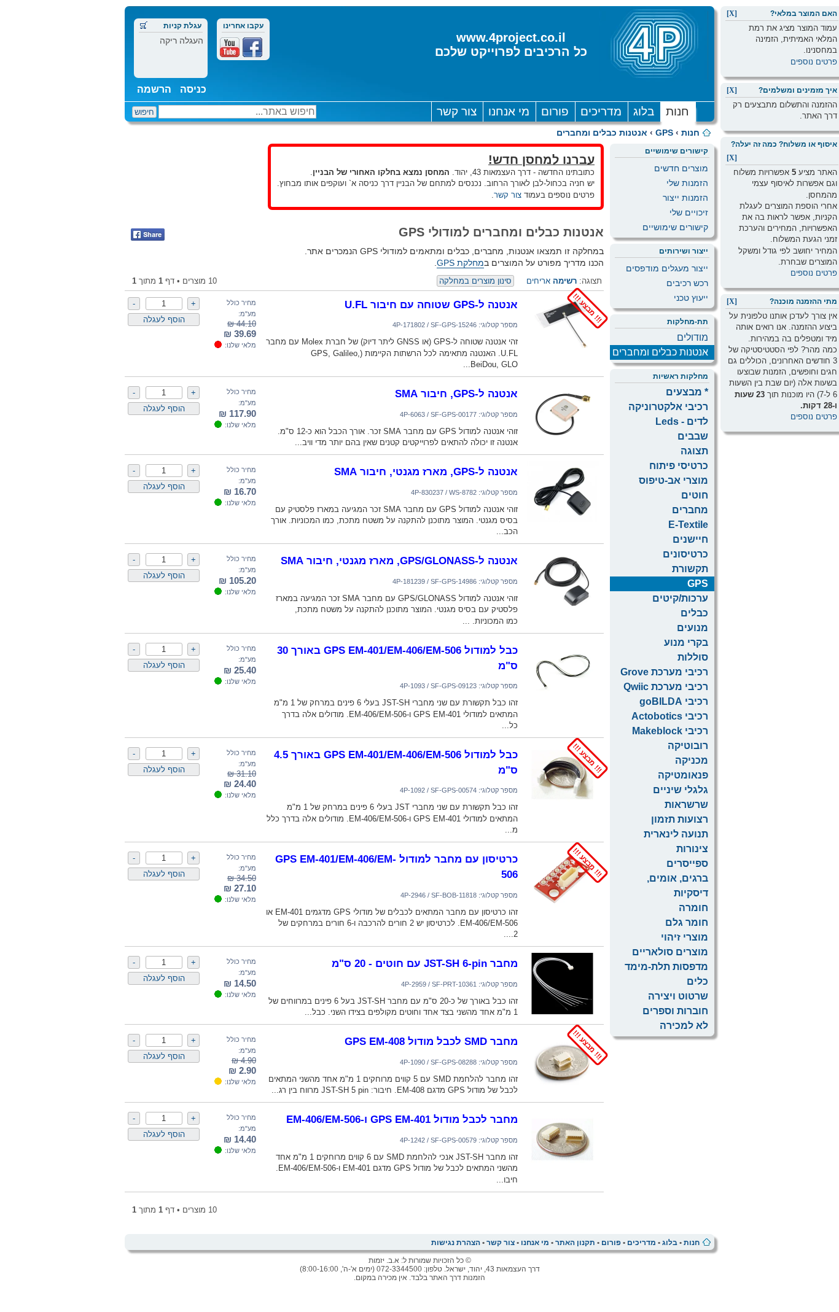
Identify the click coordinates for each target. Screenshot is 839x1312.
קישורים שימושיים (675, 227)
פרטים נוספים (813, 61)
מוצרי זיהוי (684, 937)
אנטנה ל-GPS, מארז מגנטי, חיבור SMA (426, 471)
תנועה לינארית (676, 834)
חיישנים (690, 539)
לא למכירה (684, 1025)
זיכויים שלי (688, 212)
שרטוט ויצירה (678, 996)
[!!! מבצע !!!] (562, 353)
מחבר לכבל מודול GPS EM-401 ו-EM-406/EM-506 (402, 1119)
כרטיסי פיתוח (678, 465)
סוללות (692, 657)
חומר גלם (686, 922)
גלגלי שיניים (680, 790)
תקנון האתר (575, 1242)
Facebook (252, 47)
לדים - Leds (681, 421)
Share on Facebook (148, 234)
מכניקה (691, 760)
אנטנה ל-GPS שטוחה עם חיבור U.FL (431, 304)
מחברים (690, 510)
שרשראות (686, 804)
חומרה (693, 907)
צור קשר (457, 111)
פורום (555, 111)
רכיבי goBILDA (673, 701)
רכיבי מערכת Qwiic (665, 686)
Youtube (230, 47)
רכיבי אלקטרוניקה (668, 407)
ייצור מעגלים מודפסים (667, 268)
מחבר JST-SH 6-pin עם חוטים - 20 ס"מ (425, 963)
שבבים (692, 436)
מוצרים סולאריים (670, 952)
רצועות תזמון (679, 819)
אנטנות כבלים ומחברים (601, 133)
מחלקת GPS (460, 263)
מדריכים (601, 111)
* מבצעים (687, 392)
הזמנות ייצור (685, 198)
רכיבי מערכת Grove (664, 672)
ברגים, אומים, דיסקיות (677, 885)
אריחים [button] (538, 280)
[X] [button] (732, 13)
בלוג (643, 111)
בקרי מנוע (686, 642)
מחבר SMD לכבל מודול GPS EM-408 (431, 1041)
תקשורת (690, 569)
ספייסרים (687, 863)
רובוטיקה (688, 745)
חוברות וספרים (675, 1011)
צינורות (692, 849)
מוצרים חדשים (681, 168)
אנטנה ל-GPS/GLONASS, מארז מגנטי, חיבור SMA (399, 560)
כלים (697, 981)
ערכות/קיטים (680, 598)
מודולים (692, 337)
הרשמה (154, 89)
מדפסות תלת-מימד (666, 966)
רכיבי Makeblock (670, 731)
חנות (677, 111)
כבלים (694, 613)
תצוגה (694, 451)
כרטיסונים (685, 554)
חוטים (694, 495)
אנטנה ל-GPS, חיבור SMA (456, 393)
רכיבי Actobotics (669, 716)
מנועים (692, 628)
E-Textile (688, 524)
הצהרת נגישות (455, 1242)
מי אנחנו (508, 111)
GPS (664, 133)
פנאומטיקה (683, 775)
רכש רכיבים (687, 283)
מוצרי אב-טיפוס (673, 480)
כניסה (193, 89)
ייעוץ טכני (691, 298)
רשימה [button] (565, 280)
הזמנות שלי (687, 183)
